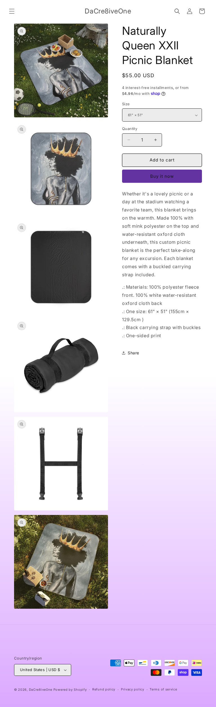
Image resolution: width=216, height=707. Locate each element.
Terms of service (163, 689)
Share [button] (133, 352)
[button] (12, 11)
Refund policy (103, 689)
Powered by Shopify (70, 690)
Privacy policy (132, 689)
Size (126, 104)
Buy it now (162, 176)
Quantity (129, 128)
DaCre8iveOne (40, 690)
